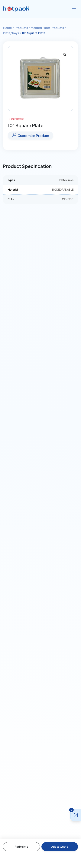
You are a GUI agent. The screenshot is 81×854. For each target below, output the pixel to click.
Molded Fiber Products (47, 28)
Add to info (21, 846)
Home (7, 28)
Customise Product (33, 135)
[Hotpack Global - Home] (16, 9)
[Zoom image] (64, 54)
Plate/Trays (11, 33)
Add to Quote (59, 846)
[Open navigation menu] (74, 9)
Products (21, 28)
